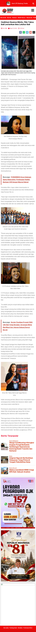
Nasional (29, 17)
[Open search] (33, 3)
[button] (20, 32)
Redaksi (20, 628)
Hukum (14, 17)
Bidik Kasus (22, 17)
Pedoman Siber (27, 628)
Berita (9, 17)
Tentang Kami (13, 628)
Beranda (3, 17)
